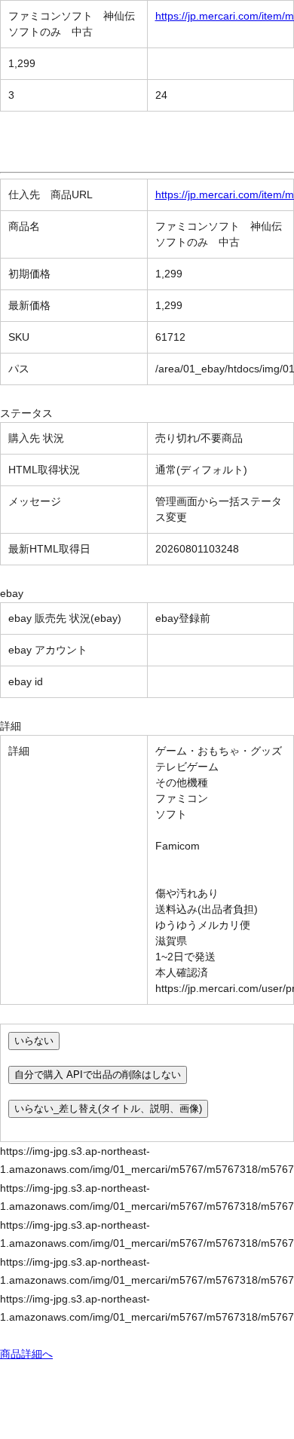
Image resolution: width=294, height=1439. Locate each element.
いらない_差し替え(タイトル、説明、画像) (108, 1108)
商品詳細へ (26, 1354)
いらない (34, 1040)
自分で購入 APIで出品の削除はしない (97, 1074)
